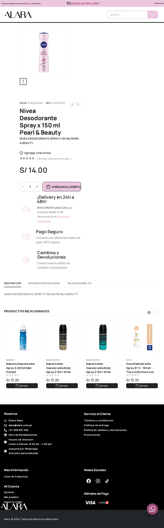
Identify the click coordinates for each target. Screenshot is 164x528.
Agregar (24, 385)
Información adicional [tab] (44, 283)
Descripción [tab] (12, 283)
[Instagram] (97, 481)
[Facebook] (88, 481)
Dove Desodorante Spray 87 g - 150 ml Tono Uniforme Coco (140, 368)
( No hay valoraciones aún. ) (54, 158)
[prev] (72, 104)
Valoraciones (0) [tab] (79, 283)
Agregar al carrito (66, 187)
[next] (78, 104)
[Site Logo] (18, 14)
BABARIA (10, 359)
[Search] (152, 14)
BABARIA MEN (53, 359)
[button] (149, 312)
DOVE (129, 359)
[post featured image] (23, 337)
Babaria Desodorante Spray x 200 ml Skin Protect (20, 368)
